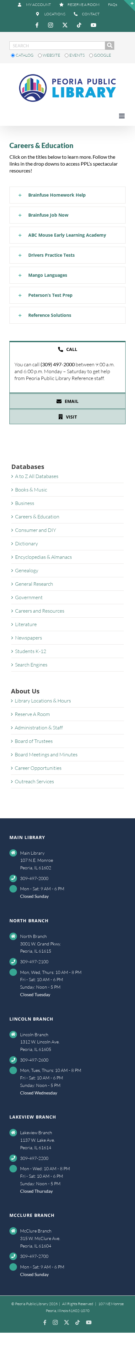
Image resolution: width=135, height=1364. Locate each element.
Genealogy (26, 570)
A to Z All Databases (36, 476)
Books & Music (31, 489)
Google (102, 55)
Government (29, 597)
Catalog (25, 55)
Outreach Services (34, 781)
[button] (67, 195)
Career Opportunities (38, 768)
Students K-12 (30, 651)
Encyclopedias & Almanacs (43, 557)
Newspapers (28, 638)
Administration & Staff (39, 727)
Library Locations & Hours (43, 700)
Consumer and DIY (35, 530)
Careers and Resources (39, 611)
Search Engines (31, 664)
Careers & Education (37, 516)
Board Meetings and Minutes (46, 754)
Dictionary (26, 543)
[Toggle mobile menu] (122, 116)
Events (77, 55)
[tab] (67, 348)
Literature (26, 624)
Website (51, 55)
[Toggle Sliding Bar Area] (129, 5)
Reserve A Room (32, 714)
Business (24, 503)
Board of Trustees (34, 741)
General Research (34, 584)
